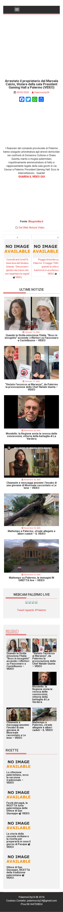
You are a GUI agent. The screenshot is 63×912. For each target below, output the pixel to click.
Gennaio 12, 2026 (32, 381)
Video (41, 227)
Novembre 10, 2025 (32, 528)
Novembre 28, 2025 (32, 430)
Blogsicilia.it (35, 221)
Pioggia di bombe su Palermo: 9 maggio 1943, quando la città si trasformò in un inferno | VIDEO (46, 266)
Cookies (11, 900)
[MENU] (17, 9)
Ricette (12, 750)
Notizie (33, 227)
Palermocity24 (41, 92)
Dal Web (23, 227)
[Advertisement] (31, 45)
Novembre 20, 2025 (32, 480)
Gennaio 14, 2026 (32, 332)
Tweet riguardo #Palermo (31, 610)
